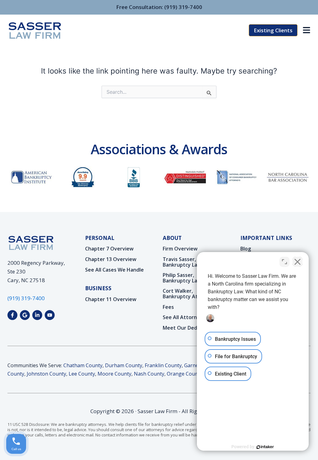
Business (98, 288)
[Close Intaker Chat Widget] (297, 262)
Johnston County (46, 373)
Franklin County (163, 365)
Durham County (123, 365)
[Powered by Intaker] (265, 447)
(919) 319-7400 (183, 7)
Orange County (184, 373)
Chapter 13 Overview (110, 259)
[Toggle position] (284, 262)
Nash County (149, 373)
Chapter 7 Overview (109, 249)
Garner (192, 365)
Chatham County (82, 365)
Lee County (82, 373)
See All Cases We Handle (114, 270)
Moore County (114, 373)
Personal (99, 237)
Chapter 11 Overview (110, 299)
